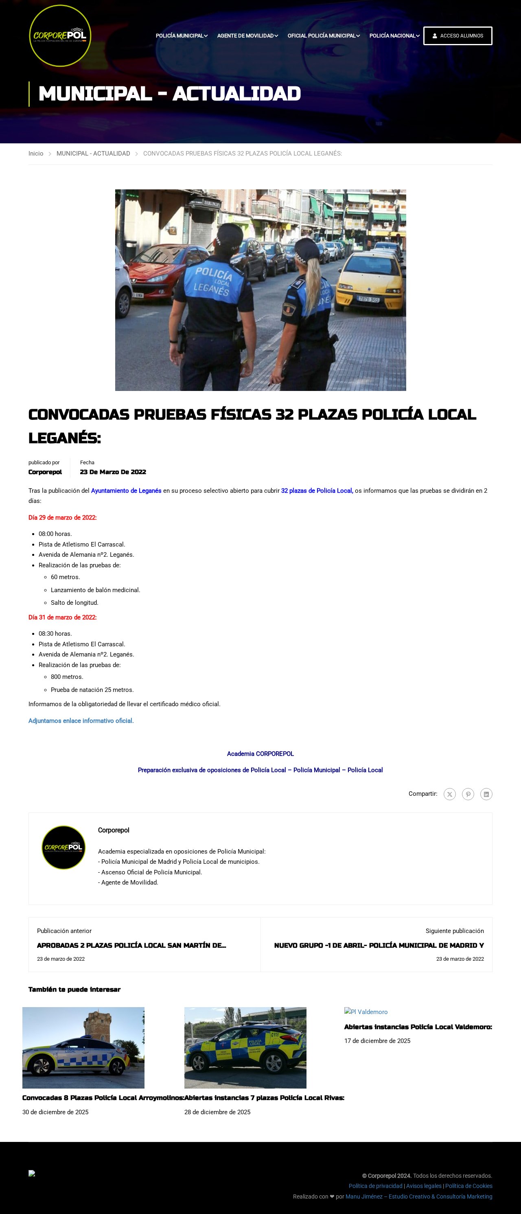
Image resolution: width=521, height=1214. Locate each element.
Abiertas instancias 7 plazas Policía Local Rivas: (264, 1098)
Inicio (36, 153)
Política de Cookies (469, 1186)
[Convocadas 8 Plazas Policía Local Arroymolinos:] (83, 1047)
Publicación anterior (64, 931)
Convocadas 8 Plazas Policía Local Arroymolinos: (103, 1098)
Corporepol (45, 472)
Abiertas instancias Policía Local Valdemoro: (418, 1027)
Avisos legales (424, 1186)
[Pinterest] (468, 794)
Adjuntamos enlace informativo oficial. (81, 720)
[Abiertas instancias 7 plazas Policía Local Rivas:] (245, 1047)
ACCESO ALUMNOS (461, 36)
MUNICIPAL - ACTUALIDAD (93, 153)
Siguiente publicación (455, 931)
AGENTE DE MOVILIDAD (245, 36)
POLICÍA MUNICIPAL (180, 36)
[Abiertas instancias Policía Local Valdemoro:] (366, 1012)
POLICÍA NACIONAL (393, 36)
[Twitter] (450, 794)
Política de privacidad (376, 1186)
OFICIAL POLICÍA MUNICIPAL (322, 36)
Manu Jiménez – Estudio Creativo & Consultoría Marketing (419, 1196)
